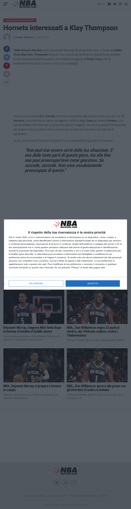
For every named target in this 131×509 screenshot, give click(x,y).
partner (31, 237)
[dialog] (65, 254)
